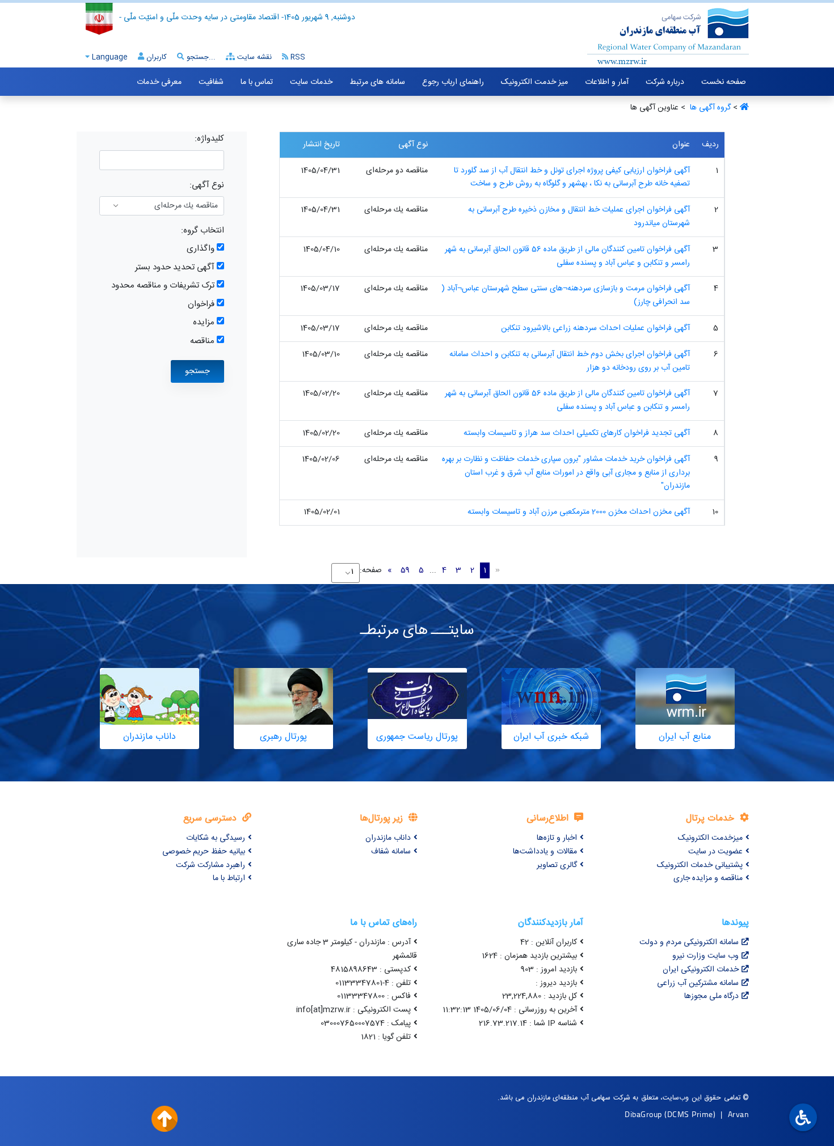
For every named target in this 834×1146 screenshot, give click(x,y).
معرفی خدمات (159, 82)
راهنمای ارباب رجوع (453, 82)
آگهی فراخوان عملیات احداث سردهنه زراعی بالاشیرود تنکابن (595, 328)
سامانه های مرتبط (377, 82)
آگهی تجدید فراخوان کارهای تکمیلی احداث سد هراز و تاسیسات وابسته (577, 433)
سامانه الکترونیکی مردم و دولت (689, 942)
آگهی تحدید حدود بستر (174, 267)
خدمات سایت (311, 82)
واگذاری (200, 249)
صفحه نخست (723, 82)
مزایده (203, 322)
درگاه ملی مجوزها (711, 996)
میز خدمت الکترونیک (534, 82)
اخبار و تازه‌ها (557, 838)
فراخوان (201, 304)
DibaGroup (643, 1114)
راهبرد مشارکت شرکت (210, 865)
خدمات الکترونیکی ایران (701, 969)
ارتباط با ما (229, 878)
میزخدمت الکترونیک (710, 838)
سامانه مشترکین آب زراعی (698, 983)
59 (405, 570)
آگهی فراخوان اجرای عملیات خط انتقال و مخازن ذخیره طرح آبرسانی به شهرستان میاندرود (579, 216)
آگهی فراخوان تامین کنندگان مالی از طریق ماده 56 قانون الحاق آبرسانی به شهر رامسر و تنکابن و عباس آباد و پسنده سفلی (567, 256)
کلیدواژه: (209, 139)
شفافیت (211, 82)
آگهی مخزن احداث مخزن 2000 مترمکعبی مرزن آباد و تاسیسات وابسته (578, 512)
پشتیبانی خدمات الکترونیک (700, 865)
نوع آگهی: (206, 185)
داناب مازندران (388, 838)
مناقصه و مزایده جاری (708, 878)
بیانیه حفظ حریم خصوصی (203, 852)
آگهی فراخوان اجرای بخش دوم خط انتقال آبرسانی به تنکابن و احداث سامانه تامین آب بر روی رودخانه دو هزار (569, 361)
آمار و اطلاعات (607, 82)
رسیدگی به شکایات (215, 838)
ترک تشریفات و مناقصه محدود (162, 285)
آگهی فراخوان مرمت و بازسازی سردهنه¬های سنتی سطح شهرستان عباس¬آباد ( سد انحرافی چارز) (565, 295)
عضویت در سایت (715, 852)
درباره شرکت (665, 82)
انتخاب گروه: (202, 230)
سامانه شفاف (391, 852)
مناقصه (202, 341)
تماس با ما (257, 82)
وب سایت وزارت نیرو (705, 956)
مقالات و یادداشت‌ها (545, 852)
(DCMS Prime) (689, 1114)
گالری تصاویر (557, 865)
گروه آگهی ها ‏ (709, 108)
